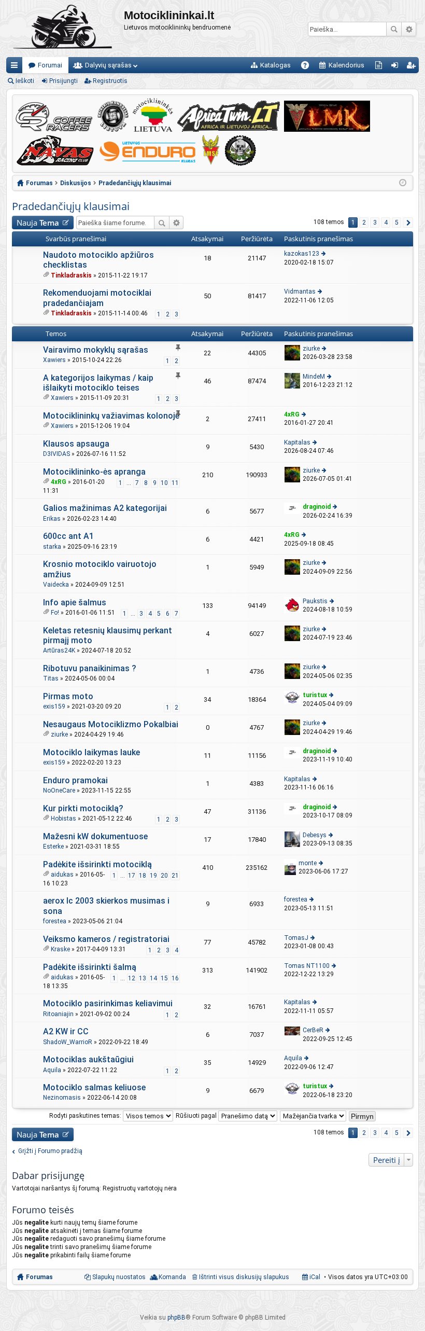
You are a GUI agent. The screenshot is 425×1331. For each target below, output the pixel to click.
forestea (54, 921)
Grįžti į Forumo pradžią (50, 1151)
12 (131, 978)
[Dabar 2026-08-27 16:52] (402, 183)
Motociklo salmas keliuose (94, 1087)
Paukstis (315, 601)
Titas (51, 678)
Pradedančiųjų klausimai (71, 206)
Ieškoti (394, 29)
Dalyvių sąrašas (108, 65)
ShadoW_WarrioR (67, 1042)
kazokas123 (301, 253)
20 (164, 875)
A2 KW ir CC (66, 1031)
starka (52, 546)
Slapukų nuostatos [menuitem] (119, 1277)
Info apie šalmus (74, 602)
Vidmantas (300, 291)
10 (164, 483)
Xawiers (54, 360)
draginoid (317, 506)
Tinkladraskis (71, 275)
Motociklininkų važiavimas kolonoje (111, 416)
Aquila (52, 1070)
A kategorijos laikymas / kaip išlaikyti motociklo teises (98, 383)
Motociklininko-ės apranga (94, 472)
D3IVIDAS (56, 453)
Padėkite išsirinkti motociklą (97, 864)
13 (142, 978)
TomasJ (296, 937)
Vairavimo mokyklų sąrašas (95, 350)
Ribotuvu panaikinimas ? (89, 668)
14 (153, 978)
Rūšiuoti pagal (197, 1115)
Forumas (39, 1277)
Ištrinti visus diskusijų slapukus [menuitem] (244, 1277)
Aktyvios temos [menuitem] (381, 67)
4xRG (292, 414)
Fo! (55, 612)
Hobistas (63, 818)
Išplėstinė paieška (409, 29)
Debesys (315, 835)
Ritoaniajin (58, 1014)
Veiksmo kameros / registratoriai (106, 939)
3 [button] (375, 222)
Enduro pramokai (75, 780)
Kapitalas (297, 442)
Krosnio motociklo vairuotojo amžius (100, 569)
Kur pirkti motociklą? (83, 808)
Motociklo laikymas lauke (91, 752)
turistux (315, 695)
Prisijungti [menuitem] (397, 67)
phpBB (176, 1317)
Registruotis (110, 81)
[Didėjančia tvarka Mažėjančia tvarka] (313, 1115)
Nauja (38, 222)
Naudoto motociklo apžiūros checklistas (98, 260)
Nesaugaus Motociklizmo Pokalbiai (110, 724)
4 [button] (386, 222)
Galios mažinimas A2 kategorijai (105, 508)
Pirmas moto (68, 696)
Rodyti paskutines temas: (86, 1115)
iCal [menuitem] (314, 1277)
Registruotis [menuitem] (413, 67)
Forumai (50, 65)
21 (175, 875)
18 (142, 875)
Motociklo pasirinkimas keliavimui (108, 1003)
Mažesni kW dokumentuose (95, 836)
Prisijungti (63, 81)
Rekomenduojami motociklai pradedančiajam (97, 298)
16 (175, 978)
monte (308, 863)
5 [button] (397, 222)
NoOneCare (59, 790)
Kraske (60, 949)
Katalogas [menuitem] (275, 65)
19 (153, 875)
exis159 (54, 706)
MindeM (314, 376)
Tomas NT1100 (307, 965)
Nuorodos (16, 67)
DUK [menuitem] (308, 67)
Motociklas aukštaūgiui (88, 1059)
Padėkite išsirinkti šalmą (89, 967)
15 (164, 978)
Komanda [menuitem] (172, 1277)
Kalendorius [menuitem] (346, 65)
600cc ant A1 (68, 536)
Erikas (52, 518)
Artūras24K (59, 650)
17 (131, 875)
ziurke (311, 348)
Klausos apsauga (76, 444)
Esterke (53, 846)
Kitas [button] (408, 222)
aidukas (62, 874)
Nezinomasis (62, 1097)
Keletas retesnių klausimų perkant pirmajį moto (107, 635)
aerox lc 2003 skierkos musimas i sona (106, 906)
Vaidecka (56, 584)
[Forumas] (65, 28)
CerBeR (313, 1030)
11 (175, 483)
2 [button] (364, 222)
